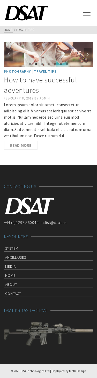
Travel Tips (45, 71)
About (11, 284)
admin (45, 98)
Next (88, 54)
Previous (9, 54)
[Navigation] (86, 13)
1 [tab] (30, 64)
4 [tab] (48, 64)
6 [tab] (61, 64)
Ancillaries (15, 257)
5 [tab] (54, 64)
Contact (13, 293)
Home (10, 275)
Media (10, 266)
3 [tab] (42, 64)
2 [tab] (36, 64)
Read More (21, 145)
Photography (17, 71)
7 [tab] (67, 64)
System (11, 248)
